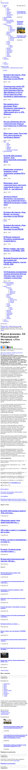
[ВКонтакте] (1, 347)
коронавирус (7, 683)
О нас (5, 57)
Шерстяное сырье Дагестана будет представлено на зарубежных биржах (15, 135)
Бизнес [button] (5, 220)
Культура (9, 25)
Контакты (6, 58)
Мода (11, 45)
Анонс (8, 54)
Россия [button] (5, 70)
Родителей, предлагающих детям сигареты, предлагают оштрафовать (12, 492)
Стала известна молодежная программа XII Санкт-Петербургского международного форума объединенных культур (15, 736)
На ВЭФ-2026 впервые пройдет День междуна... (13, 512)
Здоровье (9, 22)
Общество (9, 32)
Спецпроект (10, 50)
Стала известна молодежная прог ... (21, 13)
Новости (9, 56)
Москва (5, 689)
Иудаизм (12, 38)
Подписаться (4, 323)
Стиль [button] (8, 306)
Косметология (10, 21)
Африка (9, 13)
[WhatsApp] (12, 347)
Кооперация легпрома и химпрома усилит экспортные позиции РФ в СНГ (14, 172)
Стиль (8, 44)
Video (8, 53)
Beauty (11, 46)
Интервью (9, 52)
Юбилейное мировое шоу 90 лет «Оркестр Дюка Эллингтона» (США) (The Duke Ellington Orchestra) (14, 499)
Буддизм (12, 40)
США (5, 685)
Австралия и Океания (10, 15)
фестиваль (6, 693)
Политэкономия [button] (8, 151)
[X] (8, 347)
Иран (5, 687)
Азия (8, 10)
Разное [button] (5, 286)
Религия (9, 34)
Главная (3, 327)
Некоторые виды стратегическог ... (21, 36)
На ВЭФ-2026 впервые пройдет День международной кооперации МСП (15, 159)
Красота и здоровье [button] (8, 282)
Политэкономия (8, 17)
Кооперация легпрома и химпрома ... (20, 23)
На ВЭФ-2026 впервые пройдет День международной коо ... (10, 573)
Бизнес (5, 18)
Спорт (8, 41)
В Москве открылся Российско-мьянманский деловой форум (14, 239)
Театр (11, 28)
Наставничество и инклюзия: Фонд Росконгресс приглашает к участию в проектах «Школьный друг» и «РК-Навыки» (14, 109)
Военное (9, 48)
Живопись (12, 30)
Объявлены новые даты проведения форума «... (10, 521)
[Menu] (1, 325)
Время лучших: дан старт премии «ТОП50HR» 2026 (14, 249)
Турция (5, 694)
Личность (9, 49)
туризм (5, 695)
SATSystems (17, 760)
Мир (5, 6)
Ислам (11, 36)
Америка (9, 12)
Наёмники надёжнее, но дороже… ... (10, 623)
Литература (12, 29)
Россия (5, 5)
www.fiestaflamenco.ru (15, 482)
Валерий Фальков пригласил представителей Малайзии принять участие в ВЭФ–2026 (15, 261)
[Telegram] (6, 347)
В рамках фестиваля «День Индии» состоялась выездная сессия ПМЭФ (15, 77)
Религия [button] (9, 297)
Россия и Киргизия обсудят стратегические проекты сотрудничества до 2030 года (15, 124)
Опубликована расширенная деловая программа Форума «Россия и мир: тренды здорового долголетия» (15, 275)
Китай (5, 686)
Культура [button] (9, 287)
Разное (5, 24)
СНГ (8, 8)
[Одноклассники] (3, 347)
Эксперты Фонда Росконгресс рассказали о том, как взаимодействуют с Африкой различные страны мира (15, 201)
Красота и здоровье (8, 20)
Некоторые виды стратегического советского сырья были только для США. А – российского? (15, 186)
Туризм (8, 42)
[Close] (1, 1)
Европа (8, 9)
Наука (8, 33)
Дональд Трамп (7, 690)
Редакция (6, 63)
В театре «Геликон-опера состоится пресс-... (11, 550)
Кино (11, 26)
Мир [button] (5, 141)
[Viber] (10, 347)
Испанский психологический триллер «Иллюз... (12, 560)
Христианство (13, 37)
